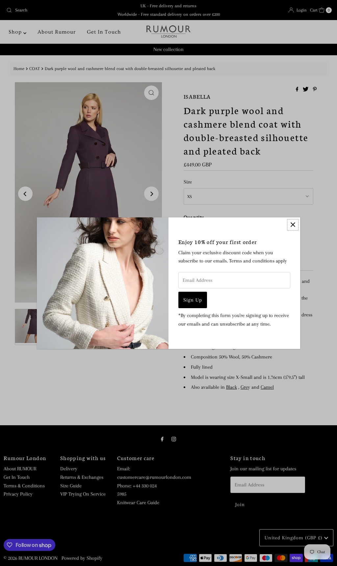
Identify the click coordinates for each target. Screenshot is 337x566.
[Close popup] (292, 225)
